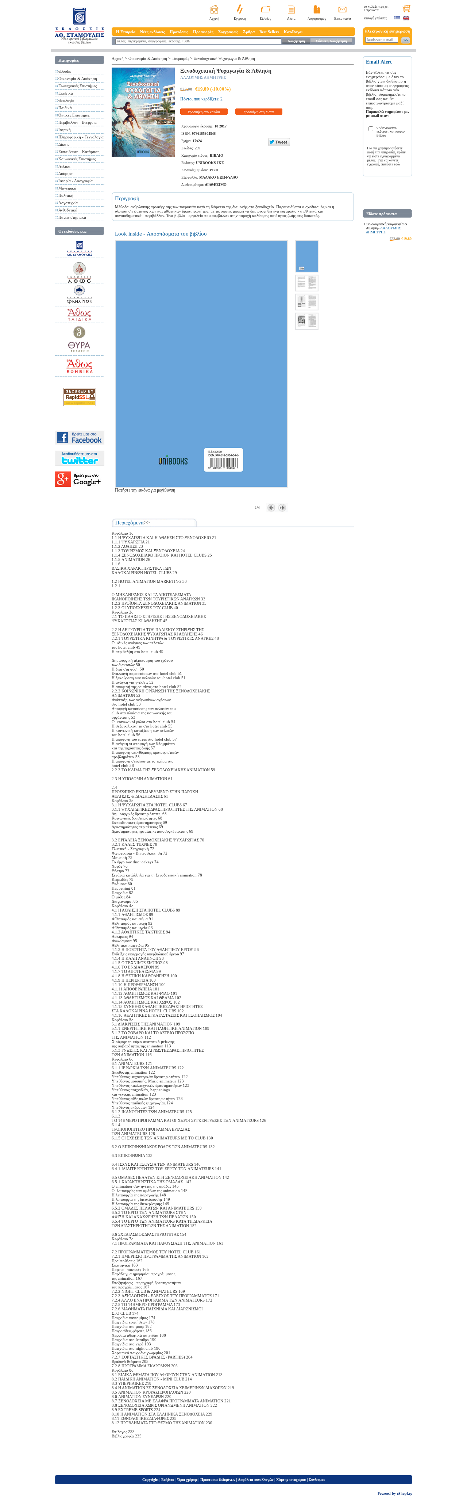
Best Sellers (269, 32)
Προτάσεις (179, 32)
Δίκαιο (64, 144)
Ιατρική (64, 129)
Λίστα (291, 18)
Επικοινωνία (342, 18)
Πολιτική (65, 195)
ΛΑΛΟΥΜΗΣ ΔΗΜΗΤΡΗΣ (203, 77)
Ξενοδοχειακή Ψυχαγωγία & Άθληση (224, 58)
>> (147, 523)
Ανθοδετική (67, 210)
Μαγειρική (67, 188)
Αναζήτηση (296, 41)
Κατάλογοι (293, 32)
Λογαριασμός (317, 18)
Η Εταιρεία (125, 32)
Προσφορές (203, 32)
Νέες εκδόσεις (152, 32)
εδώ (397, 164)
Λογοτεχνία (68, 202)
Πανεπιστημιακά (72, 217)
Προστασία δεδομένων (217, 1480)
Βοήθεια (167, 1480)
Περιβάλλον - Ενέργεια (77, 122)
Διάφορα (65, 173)
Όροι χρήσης (187, 1480)
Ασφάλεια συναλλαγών (255, 1480)
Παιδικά (65, 108)
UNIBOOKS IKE (210, 163)
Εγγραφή (240, 18)
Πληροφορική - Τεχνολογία (81, 137)
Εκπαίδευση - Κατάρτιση (79, 151)
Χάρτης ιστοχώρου (291, 1480)
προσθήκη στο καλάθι (204, 112)
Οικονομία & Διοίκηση (77, 78)
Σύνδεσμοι (317, 1480)
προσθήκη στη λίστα (259, 112)
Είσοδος (265, 18)
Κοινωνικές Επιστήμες (77, 159)
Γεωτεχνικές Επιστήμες (77, 86)
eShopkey (404, 1493)
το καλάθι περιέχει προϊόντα (376, 8)
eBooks (64, 71)
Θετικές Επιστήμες (73, 115)
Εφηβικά (65, 93)
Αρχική (214, 18)
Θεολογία (66, 100)
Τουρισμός (180, 58)
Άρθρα (249, 32)
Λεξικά (64, 166)
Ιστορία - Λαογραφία (75, 181)
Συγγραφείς (228, 32)
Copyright (150, 1480)
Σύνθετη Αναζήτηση (331, 41)
